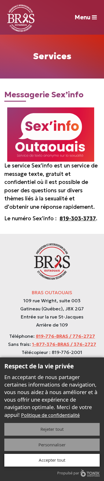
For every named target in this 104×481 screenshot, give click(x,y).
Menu (83, 17)
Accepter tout (52, 460)
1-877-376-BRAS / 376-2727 (64, 344)
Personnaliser (52, 445)
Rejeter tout (52, 429)
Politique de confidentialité (50, 415)
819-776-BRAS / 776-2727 (65, 336)
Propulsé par (68, 473)
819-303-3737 (78, 218)
